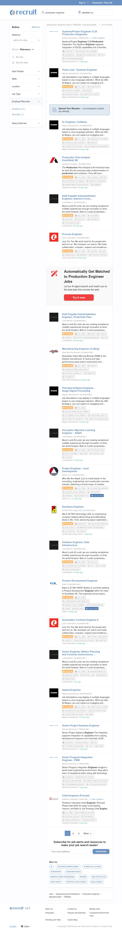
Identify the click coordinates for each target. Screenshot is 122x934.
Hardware (73, 506)
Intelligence (96, 882)
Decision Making (96, 605)
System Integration (97, 784)
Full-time (81, 87)
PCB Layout (70, 527)
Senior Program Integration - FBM (77, 758)
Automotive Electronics (75, 711)
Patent (88, 90)
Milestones (83, 742)
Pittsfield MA (84, 38)
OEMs (67, 609)
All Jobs (19, 56)
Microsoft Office (86, 777)
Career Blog (72, 919)
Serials (93, 143)
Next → (88, 833)
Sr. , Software (74, 122)
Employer (18, 108)
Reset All (36, 27)
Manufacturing (71, 94)
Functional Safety (99, 415)
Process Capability (73, 373)
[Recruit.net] (23, 12)
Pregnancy (88, 816)
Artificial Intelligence (75, 143)
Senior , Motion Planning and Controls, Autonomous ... (81, 653)
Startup (68, 640)
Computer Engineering (98, 419)
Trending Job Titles (53, 919)
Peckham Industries (70, 799)
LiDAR (85, 453)
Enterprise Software (74, 181)
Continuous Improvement (68, 867)
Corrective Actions (73, 146)
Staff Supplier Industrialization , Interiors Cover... (79, 197)
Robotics (102, 640)
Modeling (79, 609)
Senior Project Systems (80, 725)
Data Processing (72, 569)
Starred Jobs (22, 62)
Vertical (81, 219)
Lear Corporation (69, 237)
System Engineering (73, 59)
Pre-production (97, 450)
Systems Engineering (74, 746)
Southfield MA (86, 73)
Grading (68, 496)
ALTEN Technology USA (72, 510)
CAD (103, 251)
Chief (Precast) (76, 795)
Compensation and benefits (77, 601)
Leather (93, 251)
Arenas (68, 338)
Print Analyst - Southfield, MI (76, 159)
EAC (102, 55)
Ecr (105, 338)
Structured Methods (74, 714)
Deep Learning (71, 453)
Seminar (96, 185)
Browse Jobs (95, 908)
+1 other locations (97, 38)
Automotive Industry (74, 419)
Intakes (93, 366)
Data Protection (98, 711)
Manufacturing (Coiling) (80, 348)
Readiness (69, 55)
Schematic (94, 219)
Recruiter (18, 114)
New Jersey (91, 820)
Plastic (103, 334)
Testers (68, 219)
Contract (69, 51)
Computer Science (91, 94)
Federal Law (97, 453)
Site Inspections (72, 223)
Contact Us (72, 908)
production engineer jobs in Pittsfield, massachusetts (71, 24)
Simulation (69, 255)
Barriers (103, 675)
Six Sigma (94, 215)
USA (26, 926)
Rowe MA (83, 799)
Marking (82, 255)
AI (51, 867)
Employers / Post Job (101, 2)
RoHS (92, 334)
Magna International (70, 73)
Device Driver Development (77, 411)
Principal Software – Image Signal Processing (78, 389)
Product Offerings (97, 181)
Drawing (83, 877)
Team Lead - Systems (79, 69)
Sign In (82, 2)
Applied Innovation (69, 164)
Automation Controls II (80, 619)
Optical (71, 690)
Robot (104, 637)
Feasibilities (82, 496)
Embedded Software (99, 139)
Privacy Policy (106, 926)
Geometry (69, 377)
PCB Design (70, 531)
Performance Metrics (74, 784)
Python (68, 457)
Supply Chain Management (88, 338)
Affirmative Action (86, 812)
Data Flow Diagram (73, 781)
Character (94, 492)
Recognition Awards (99, 488)
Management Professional (76, 185)
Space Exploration (99, 524)
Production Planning (88, 51)
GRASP (100, 746)
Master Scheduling (87, 55)
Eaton (64, 584)
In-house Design (72, 816)
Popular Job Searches (77, 912)
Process (72, 234)
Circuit (83, 531)
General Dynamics (69, 38)
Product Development (80, 580)
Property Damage (72, 90)
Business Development (75, 492)
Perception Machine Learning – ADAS (78, 431)
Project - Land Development (75, 470)
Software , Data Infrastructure (75, 543)
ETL (92, 566)
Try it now (79, 297)
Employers (49, 912)
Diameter (91, 373)
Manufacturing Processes (76, 369)
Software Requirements (97, 146)
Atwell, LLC (66, 474)
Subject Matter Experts (96, 781)
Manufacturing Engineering (92, 527)
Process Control (99, 255)
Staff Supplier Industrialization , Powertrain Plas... (79, 315)
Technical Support (98, 177)
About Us (49, 908)
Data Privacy (56, 882)
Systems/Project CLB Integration (79, 33)
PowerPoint (56, 872)
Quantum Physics (73, 872)
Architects (95, 87)
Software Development (75, 415)
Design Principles (97, 671)
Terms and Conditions (90, 926)
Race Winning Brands (71, 352)
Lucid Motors (67, 202)
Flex (91, 746)
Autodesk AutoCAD (85, 640)
